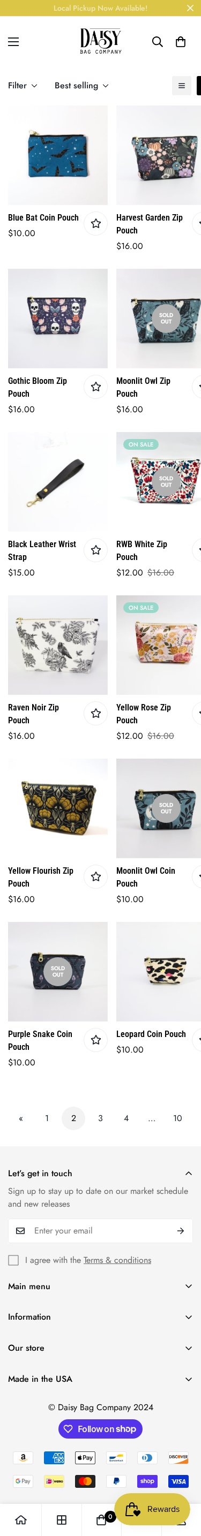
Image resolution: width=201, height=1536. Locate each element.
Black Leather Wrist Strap (42, 550)
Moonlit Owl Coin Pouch (145, 877)
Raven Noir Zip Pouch (33, 713)
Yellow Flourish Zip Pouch (40, 877)
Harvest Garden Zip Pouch (149, 224)
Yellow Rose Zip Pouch (143, 713)
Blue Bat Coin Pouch (43, 218)
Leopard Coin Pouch (151, 1034)
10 (177, 1118)
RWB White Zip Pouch (141, 550)
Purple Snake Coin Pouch (40, 1040)
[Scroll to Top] (181, 1479)
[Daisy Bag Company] (100, 41)
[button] (180, 41)
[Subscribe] (181, 1231)
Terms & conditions (117, 1260)
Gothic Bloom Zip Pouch (37, 387)
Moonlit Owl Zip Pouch (143, 387)
